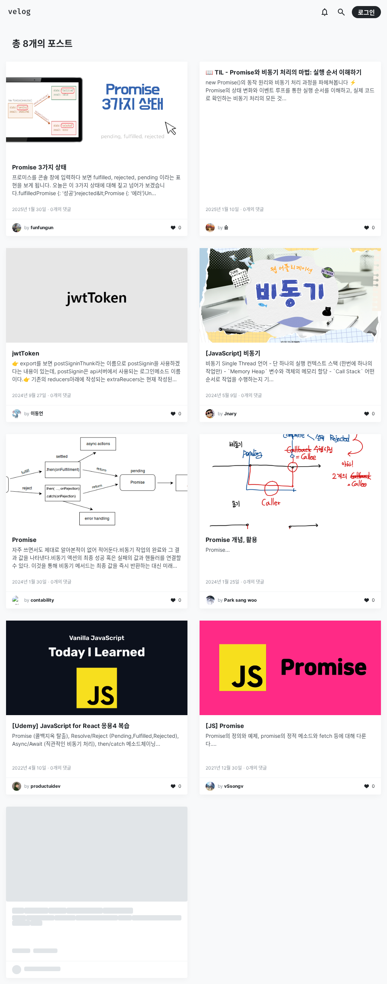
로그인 (366, 12)
